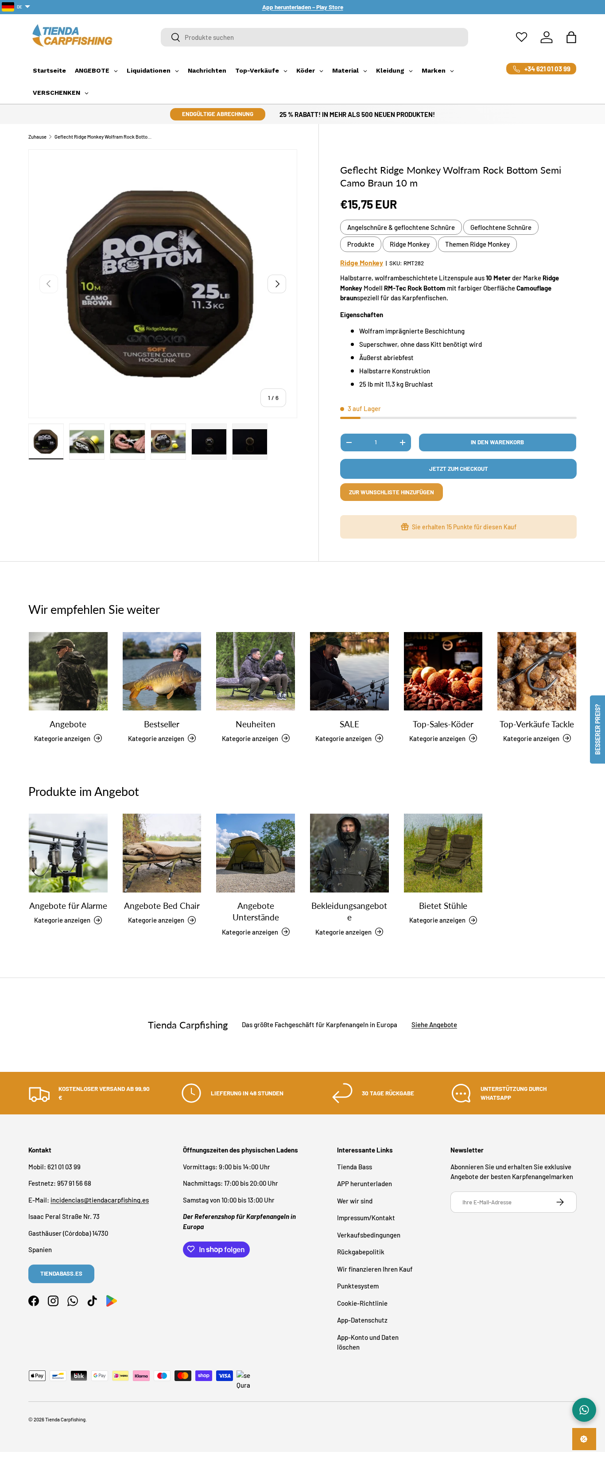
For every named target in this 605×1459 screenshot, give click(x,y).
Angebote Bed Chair (162, 905)
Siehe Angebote (434, 1025)
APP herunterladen (364, 1183)
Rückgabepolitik (360, 1252)
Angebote (68, 723)
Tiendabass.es (61, 1273)
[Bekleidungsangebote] (349, 853)
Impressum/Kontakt (366, 1218)
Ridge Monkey (410, 244)
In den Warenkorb (497, 442)
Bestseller (161, 723)
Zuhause (37, 137)
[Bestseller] (162, 671)
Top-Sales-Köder (443, 723)
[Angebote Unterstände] (255, 853)
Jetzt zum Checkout (458, 468)
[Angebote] (68, 671)
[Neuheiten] (255, 671)
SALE (349, 723)
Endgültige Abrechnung (217, 113)
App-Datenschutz (362, 1320)
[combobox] (315, 37)
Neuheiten (255, 723)
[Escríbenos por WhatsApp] (584, 1410)
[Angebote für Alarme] (68, 853)
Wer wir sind (354, 1200)
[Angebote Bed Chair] (162, 853)
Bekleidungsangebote (349, 911)
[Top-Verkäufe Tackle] (536, 671)
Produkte (360, 244)
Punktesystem (358, 1286)
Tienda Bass (354, 1166)
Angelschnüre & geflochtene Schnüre (401, 227)
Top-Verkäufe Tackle (537, 723)
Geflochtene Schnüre (500, 227)
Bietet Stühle (443, 905)
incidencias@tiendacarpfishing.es (99, 1199)
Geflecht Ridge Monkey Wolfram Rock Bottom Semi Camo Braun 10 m (104, 137)
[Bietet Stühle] (443, 853)
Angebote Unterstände (256, 911)
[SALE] (349, 671)
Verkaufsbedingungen (368, 1234)
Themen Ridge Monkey (477, 244)
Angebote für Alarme (68, 905)
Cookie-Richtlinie (362, 1303)
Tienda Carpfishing (65, 1419)
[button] (571, 37)
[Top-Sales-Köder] (443, 671)
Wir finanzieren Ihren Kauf (375, 1269)
